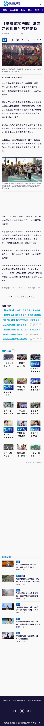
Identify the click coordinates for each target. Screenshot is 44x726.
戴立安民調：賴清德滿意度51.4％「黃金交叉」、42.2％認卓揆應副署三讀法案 (21, 454)
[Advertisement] (22, 514)
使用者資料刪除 (34, 700)
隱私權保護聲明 (19, 700)
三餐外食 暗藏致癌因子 (21, 434)
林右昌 (13, 296)
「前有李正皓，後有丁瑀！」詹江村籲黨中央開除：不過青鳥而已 (21, 364)
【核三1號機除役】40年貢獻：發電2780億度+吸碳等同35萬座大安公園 (35, 454)
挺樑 (22, 296)
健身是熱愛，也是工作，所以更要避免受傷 (34, 370)
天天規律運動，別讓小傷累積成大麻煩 (15, 324)
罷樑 (30, 296)
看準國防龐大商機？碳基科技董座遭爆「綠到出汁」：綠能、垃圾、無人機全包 (35, 412)
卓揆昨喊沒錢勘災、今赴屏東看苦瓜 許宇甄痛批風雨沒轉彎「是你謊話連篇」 (21, 388)
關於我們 (6, 700)
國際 (37, 10)
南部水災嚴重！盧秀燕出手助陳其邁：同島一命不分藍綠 (34, 388)
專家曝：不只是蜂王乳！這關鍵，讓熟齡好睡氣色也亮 (7, 436)
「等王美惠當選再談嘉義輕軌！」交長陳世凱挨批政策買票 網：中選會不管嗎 (21, 412)
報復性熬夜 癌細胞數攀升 (35, 434)
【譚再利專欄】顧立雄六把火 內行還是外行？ (21, 329)
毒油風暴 (14, 10)
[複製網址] (23, 40)
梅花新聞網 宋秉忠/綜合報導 (12, 78)
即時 (5, 10)
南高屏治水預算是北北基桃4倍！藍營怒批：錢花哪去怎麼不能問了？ (8, 412)
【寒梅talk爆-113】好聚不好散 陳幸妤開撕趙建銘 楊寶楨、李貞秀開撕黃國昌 (8, 364)
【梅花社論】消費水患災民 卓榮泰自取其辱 (22, 315)
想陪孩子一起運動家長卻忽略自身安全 (7, 393)
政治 (23, 10)
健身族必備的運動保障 (13, 334)
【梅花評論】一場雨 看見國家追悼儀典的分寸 (22, 310)
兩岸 (30, 10)
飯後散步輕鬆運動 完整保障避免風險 (16, 339)
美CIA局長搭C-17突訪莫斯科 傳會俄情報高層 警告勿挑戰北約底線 (22, 319)
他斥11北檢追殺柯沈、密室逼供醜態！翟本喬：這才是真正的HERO (8, 454)
